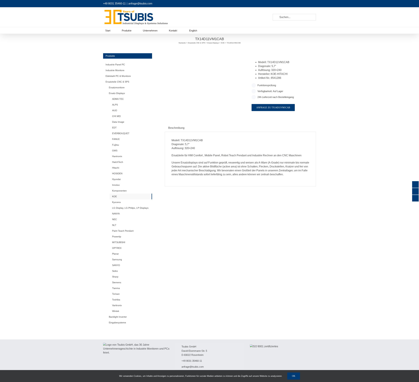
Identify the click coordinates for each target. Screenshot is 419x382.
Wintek (115, 311)
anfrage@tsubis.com (140, 3)
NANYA (116, 213)
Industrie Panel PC (115, 64)
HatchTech (117, 162)
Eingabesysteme (117, 322)
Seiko (115, 271)
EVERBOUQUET (120, 133)
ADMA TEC (118, 99)
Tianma (116, 288)
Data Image (118, 122)
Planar (115, 253)
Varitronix (117, 305)
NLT (114, 225)
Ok (293, 376)
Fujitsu (115, 144)
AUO (114, 110)
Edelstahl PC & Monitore (118, 76)
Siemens (116, 282)
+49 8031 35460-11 (114, 3)
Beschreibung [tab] (176, 127)
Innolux (116, 185)
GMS (114, 150)
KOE (114, 196)
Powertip (116, 236)
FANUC (116, 139)
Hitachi (115, 167)
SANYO (116, 265)
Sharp (115, 276)
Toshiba (116, 299)
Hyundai (116, 179)
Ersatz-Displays (117, 93)
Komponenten (119, 190)
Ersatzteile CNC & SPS (117, 81)
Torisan (116, 294)
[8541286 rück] (206, 57)
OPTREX (116, 248)
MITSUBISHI (118, 242)
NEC (114, 219)
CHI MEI (116, 116)
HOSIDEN (117, 173)
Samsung (117, 259)
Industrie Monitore (115, 70)
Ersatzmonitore (117, 87)
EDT (114, 127)
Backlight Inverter (118, 316)
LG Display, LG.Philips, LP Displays (130, 208)
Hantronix (117, 156)
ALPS (115, 104)
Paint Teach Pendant (123, 230)
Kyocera (116, 202)
